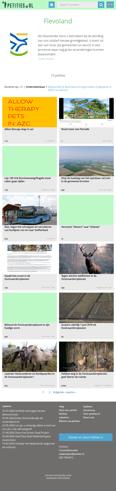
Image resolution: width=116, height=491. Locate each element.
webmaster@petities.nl (71, 453)
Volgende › (59, 392)
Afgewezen (103, 87)
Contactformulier (68, 450)
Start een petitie (68, 410)
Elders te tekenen (58, 90)
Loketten (64, 417)
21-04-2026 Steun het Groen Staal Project (25, 432)
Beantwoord (72, 87)
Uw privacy (89, 410)
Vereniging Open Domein (58, 478)
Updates (87, 406)
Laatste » (71, 392)
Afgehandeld (55, 87)
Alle (21, 87)
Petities (63, 413)
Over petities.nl (91, 413)
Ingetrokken (88, 87)
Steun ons (88, 417)
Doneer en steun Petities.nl (86, 437)
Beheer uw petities (69, 421)
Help (61, 406)
